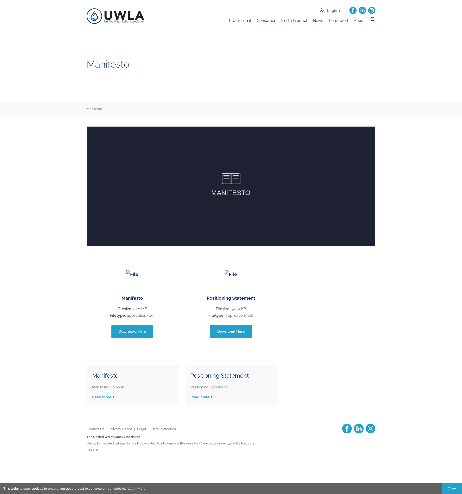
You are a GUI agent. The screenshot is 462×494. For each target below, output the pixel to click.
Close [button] (452, 488)
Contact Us (95, 429)
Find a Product (294, 20)
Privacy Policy (121, 429)
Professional (240, 20)
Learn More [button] (137, 488)
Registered (338, 20)
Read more (101, 397)
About (359, 20)
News (318, 20)
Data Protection (163, 429)
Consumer (266, 20)
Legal (141, 429)
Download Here (132, 331)
